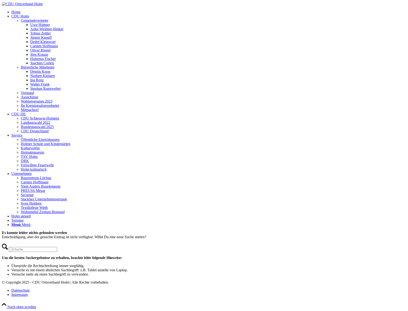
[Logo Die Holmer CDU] (22, 4)
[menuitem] (208, 12)
